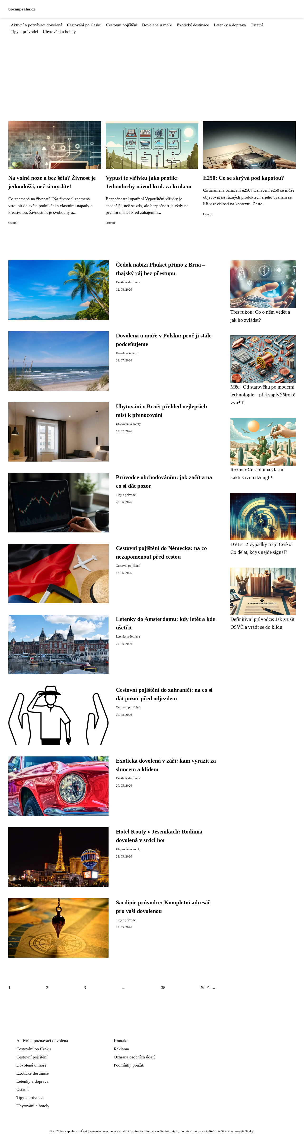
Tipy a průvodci (24, 31)
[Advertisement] (152, 70)
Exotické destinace (193, 25)
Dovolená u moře (157, 25)
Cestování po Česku (84, 25)
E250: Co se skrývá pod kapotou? (243, 178)
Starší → (208, 987)
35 (163, 987)
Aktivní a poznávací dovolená (36, 25)
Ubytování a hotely (59, 31)
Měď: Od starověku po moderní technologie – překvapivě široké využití (262, 394)
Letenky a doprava (230, 25)
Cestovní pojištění (121, 25)
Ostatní (257, 25)
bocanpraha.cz (21, 9)
